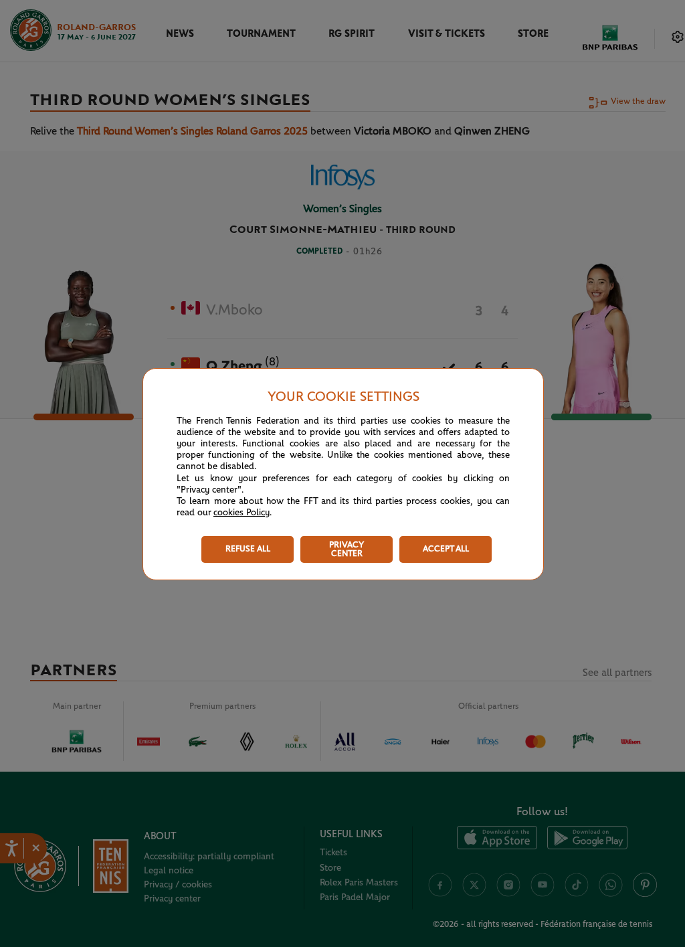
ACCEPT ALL (446, 549)
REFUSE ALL (247, 549)
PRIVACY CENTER (346, 549)
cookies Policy (241, 512)
